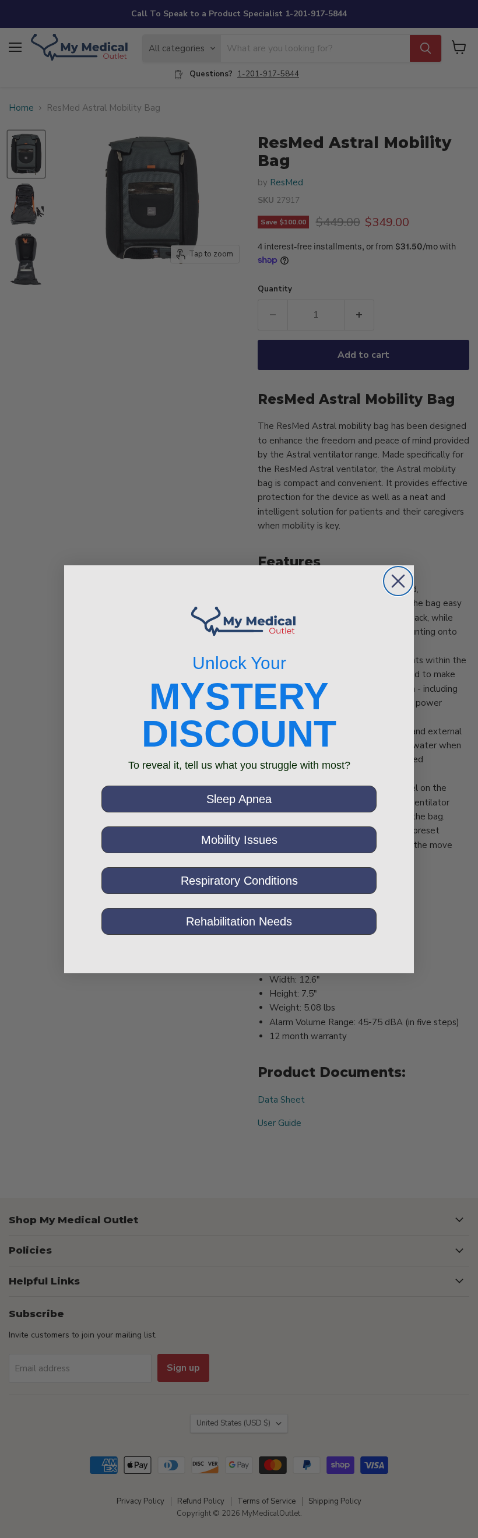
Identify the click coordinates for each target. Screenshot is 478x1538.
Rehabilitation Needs (239, 921)
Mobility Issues (239, 839)
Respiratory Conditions (239, 880)
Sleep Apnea (239, 799)
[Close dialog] (398, 581)
